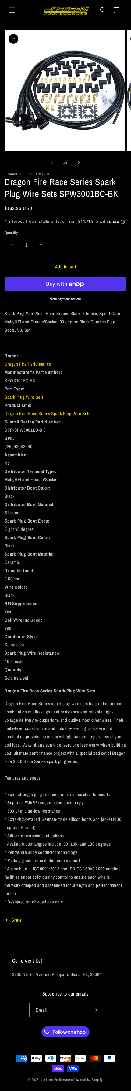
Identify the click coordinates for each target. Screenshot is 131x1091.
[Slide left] (52, 162)
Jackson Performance (57, 1080)
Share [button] (17, 920)
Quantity (11, 232)
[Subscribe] (95, 1010)
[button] (12, 10)
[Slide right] (79, 162)
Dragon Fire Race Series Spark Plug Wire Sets (47, 413)
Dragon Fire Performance (28, 364)
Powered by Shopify (88, 1080)
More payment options (65, 298)
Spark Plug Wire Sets (24, 397)
